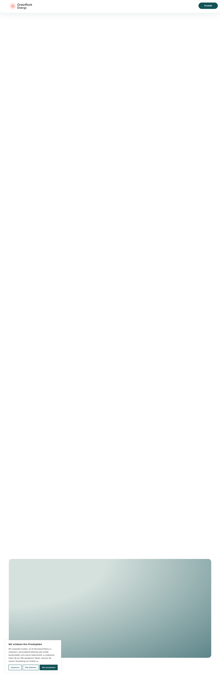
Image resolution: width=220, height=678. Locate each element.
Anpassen (15, 667)
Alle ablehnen (30, 667)
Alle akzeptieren (48, 667)
